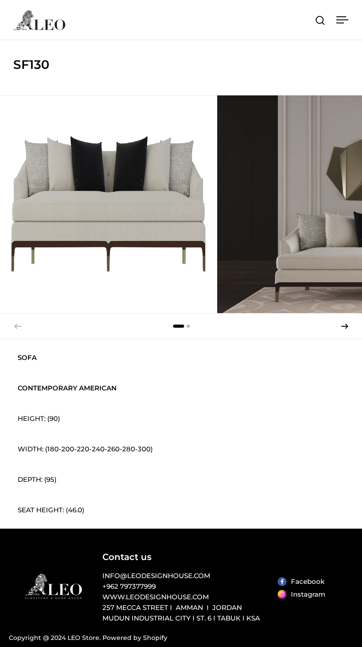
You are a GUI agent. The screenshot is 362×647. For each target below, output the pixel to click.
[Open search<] (320, 20)
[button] (345, 326)
